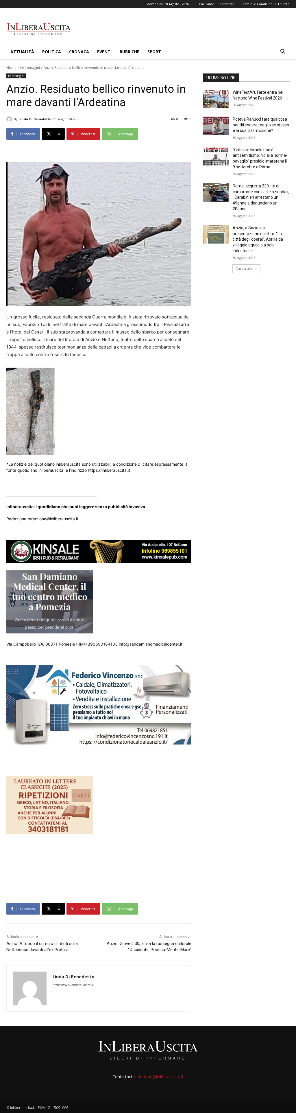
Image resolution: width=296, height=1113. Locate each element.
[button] (283, 52)
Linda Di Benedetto (34, 119)
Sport (154, 51)
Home (11, 67)
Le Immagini (30, 67)
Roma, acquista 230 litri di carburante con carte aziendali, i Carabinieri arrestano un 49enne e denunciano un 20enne (261, 197)
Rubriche (129, 51)
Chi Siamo (206, 4)
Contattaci (227, 4)
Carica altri (244, 268)
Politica (51, 51)
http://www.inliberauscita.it (73, 985)
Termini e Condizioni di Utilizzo (265, 4)
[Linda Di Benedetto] (10, 119)
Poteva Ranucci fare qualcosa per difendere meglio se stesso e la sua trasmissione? (261, 125)
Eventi (104, 51)
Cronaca (79, 51)
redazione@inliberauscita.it (159, 1076)
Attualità (22, 51)
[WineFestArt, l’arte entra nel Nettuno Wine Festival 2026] (216, 99)
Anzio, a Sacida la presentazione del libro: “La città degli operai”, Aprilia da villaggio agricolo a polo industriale (258, 239)
